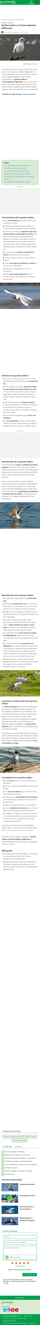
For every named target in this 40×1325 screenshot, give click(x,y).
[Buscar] (37, 2)
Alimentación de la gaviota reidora (18, 171)
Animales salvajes (20, 20)
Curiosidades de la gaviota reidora (18, 181)
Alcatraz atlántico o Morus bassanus (27, 1208)
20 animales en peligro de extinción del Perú (18, 1161)
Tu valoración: (20, 1266)
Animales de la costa (11, 1167)
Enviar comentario (29, 1274)
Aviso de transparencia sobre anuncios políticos (15, 1323)
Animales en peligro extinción (12, 1136)
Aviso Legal (6, 1318)
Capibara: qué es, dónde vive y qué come (17, 1155)
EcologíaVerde (5, 20)
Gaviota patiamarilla (26, 830)
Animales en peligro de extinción (14, 1151)
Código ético (32, 1323)
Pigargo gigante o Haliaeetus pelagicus (27, 1219)
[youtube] (12, 1310)
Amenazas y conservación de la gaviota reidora (19, 177)
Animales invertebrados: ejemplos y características (20, 1158)
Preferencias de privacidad (9, 1321)
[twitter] (5, 1310)
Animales (12, 20)
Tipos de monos (9, 1174)
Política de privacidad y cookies (19, 1318)
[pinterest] (16, 1310)
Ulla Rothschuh (10, 32)
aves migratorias (13, 378)
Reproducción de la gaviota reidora (19, 174)
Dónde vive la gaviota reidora (17, 168)
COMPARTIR (31, 4)
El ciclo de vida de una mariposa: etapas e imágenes (20, 1164)
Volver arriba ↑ (20, 1297)
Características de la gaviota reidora (19, 165)
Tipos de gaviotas (29, 94)
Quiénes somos (28, 1316)
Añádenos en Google (31, 64)
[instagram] (8, 1310)
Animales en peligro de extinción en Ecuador (18, 1171)
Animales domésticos (20, 1140)
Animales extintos (30, 1136)
